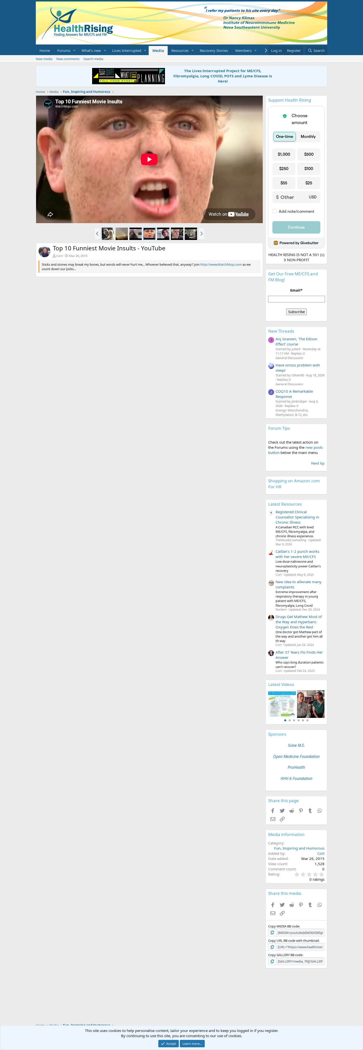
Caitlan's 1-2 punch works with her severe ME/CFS (297, 554)
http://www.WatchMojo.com (221, 264)
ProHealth (296, 767)
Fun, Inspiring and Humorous (299, 848)
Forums (63, 50)
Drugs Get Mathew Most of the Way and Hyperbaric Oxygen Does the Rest (299, 621)
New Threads (281, 331)
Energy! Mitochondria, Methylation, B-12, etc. (292, 412)
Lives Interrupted (126, 50)
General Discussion (289, 358)
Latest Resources (285, 504)
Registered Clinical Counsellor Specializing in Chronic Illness (297, 517)
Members (243, 50)
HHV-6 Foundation (296, 778)
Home (45, 50)
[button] (74, 50)
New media (44, 59)
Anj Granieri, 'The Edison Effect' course (296, 341)
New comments (68, 59)
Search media (93, 59)
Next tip (317, 463)
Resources (180, 50)
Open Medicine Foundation (296, 756)
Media (158, 50)
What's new (91, 50)
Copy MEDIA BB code (283, 926)
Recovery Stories (214, 50)
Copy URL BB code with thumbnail (293, 940)
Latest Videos (281, 684)
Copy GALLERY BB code (285, 955)
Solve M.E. (296, 745)
